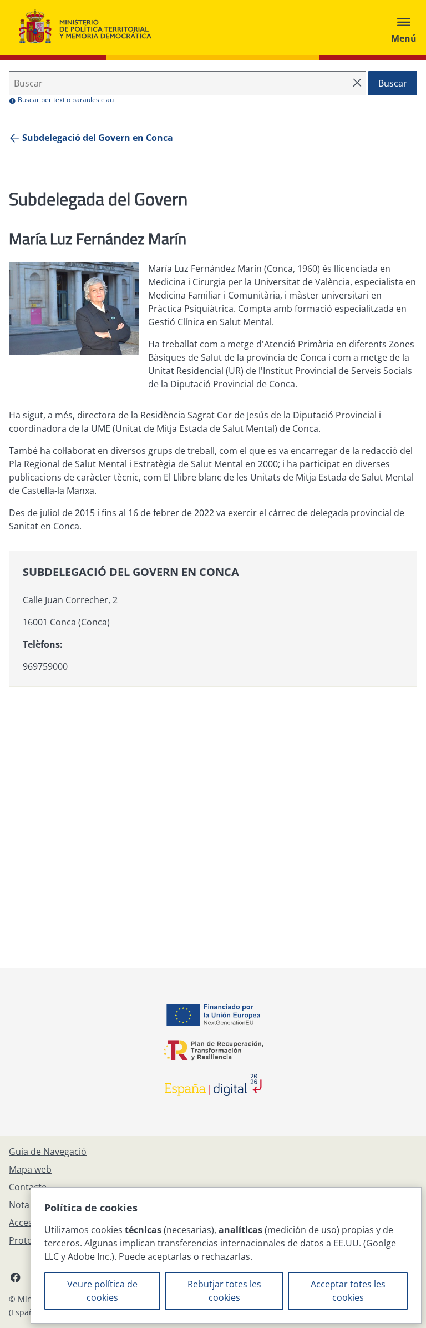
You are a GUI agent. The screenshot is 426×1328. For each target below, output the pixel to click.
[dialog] (226, 1255)
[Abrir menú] (404, 28)
